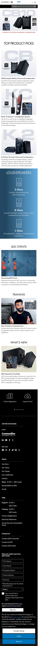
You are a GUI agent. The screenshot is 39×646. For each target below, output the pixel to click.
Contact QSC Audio (9, 546)
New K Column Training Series (12, 326)
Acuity (4, 489)
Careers (4, 478)
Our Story (5, 464)
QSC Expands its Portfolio (10, 374)
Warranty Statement (9, 519)
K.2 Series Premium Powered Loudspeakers (17, 157)
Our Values (6, 471)
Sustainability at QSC (9, 486)
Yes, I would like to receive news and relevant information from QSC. (14, 596)
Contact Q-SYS (7, 542)
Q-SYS (3, 430)
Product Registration (9, 516)
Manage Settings (18, 631)
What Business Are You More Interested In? (12, 585)
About (4, 459)
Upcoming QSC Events (9, 278)
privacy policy (16, 606)
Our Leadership (7, 475)
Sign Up (13, 610)
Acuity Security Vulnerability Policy (12, 524)
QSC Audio (5, 447)
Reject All (19, 641)
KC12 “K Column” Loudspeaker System (15, 117)
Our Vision (5, 468)
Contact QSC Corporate (10, 539)
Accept (19, 636)
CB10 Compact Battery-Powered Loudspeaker (18, 78)
